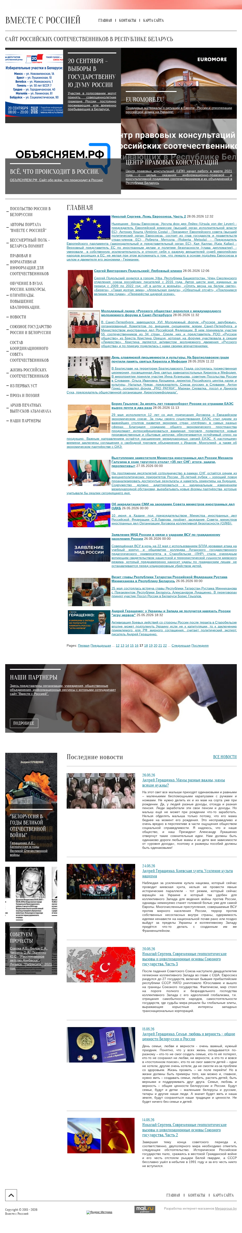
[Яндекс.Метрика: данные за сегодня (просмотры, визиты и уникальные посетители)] (99, 1212)
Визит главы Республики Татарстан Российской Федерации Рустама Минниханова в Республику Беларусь (169, 579)
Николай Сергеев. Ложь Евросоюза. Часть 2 (149, 216)
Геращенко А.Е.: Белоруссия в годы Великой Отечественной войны (29, 849)
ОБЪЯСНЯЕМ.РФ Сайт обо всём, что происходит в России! (56, 180)
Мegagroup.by (226, 1208)
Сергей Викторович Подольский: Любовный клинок (138, 271)
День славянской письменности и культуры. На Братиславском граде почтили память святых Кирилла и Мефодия (170, 359)
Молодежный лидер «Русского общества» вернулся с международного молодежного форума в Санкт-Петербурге (161, 313)
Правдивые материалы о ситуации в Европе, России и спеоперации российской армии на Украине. (179, 110)
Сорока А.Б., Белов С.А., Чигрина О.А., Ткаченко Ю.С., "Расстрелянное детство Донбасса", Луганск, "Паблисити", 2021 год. (31, 958)
